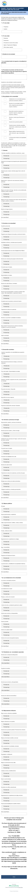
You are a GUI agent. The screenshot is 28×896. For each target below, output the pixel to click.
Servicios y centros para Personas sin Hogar (17, 118)
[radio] (1, 26)
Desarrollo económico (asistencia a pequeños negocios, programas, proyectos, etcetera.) (16, 113)
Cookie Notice (15, 891)
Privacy (11, 891)
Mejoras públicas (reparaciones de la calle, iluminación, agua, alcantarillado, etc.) (17, 133)
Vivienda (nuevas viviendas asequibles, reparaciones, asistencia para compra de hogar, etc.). (17, 127)
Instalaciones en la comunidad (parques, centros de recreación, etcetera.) (17, 99)
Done (14, 876)
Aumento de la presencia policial (15, 121)
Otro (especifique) (5, 217)
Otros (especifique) (5, 663)
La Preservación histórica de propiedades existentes (17, 138)
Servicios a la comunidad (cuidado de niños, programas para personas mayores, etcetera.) (16, 105)
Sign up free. (20, 887)
